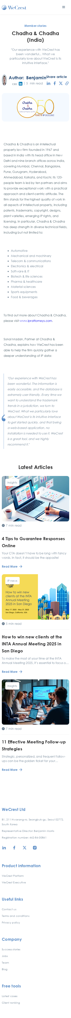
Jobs (5, 956)
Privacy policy (11, 922)
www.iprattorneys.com (36, 321)
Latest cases (9, 996)
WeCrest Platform (13, 875)
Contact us (9, 909)
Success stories (11, 949)
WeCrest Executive (14, 882)
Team (5, 962)
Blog (4, 969)
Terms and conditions (15, 916)
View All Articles (35, 788)
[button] (63, 7)
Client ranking (11, 1002)
